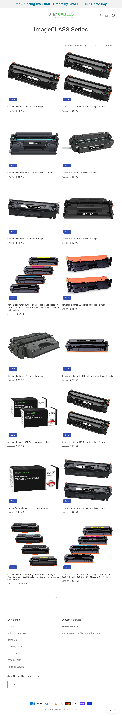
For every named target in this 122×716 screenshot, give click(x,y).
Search (10, 626)
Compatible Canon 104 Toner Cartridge (25, 239)
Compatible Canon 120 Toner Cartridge (25, 376)
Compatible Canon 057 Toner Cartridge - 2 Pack (29, 442)
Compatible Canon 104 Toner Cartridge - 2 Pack (83, 508)
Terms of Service (15, 667)
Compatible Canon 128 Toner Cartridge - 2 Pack (83, 442)
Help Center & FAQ (16, 633)
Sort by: (68, 45)
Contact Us (13, 640)
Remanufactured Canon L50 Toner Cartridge (27, 508)
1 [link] (41, 597)
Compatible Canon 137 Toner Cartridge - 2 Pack (83, 106)
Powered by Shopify (69, 709)
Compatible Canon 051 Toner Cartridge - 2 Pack (83, 305)
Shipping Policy (15, 646)
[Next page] (81, 597)
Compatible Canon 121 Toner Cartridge (79, 239)
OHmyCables (56, 709)
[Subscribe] (57, 684)
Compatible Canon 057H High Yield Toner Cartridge (30, 173)
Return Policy (14, 653)
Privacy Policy (14, 660)
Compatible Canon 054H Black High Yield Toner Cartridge (88, 376)
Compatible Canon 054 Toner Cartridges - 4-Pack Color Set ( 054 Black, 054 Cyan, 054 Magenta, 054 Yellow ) (87, 575)
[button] (9, 15)
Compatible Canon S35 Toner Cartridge (79, 173)
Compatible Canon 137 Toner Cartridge (25, 106)
